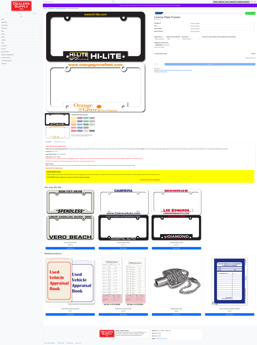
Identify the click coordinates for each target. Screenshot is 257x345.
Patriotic (3, 49)
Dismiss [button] (178, 5)
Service (3, 34)
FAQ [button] (227, 2)
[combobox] (78, 2)
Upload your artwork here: (161, 42)
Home (44, 8)
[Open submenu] (41, 25)
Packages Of (157, 23)
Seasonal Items (5, 51)
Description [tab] (48, 142)
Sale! (2, 19)
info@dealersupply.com (162, 338)
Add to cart (210, 64)
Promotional (51, 8)
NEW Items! (4, 22)
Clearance (3, 63)
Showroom (4, 28)
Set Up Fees (185, 37)
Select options (70, 248)
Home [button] (215, 2)
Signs (2, 43)
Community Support (6, 60)
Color (155, 26)
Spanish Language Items (7, 54)
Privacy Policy (60, 343)
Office (2, 37)
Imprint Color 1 (158, 37)
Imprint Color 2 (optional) (173, 37)
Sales (190, 70)
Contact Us (78, 343)
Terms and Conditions (49, 343)
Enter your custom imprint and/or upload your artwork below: (219, 37)
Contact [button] (233, 2)
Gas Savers (4, 46)
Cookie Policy (69, 343)
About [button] (221, 2)
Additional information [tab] (59, 142)
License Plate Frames (61, 8)
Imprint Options (158, 31)
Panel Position (158, 28)
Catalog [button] (243, 2)
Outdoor (3, 40)
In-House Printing (5, 57)
